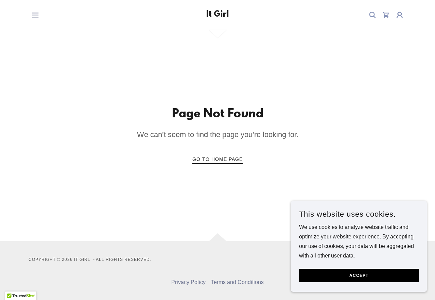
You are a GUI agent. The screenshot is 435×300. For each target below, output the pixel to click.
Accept (358, 275)
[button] (35, 15)
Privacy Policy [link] (188, 282)
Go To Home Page (217, 159)
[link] (217, 15)
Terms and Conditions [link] (237, 282)
